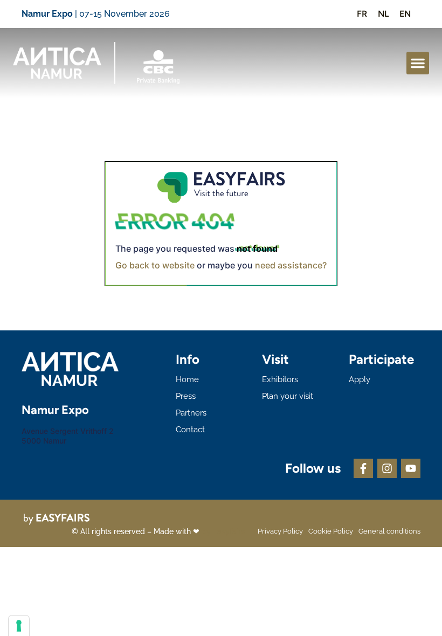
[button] (417, 63)
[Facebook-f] (363, 468)
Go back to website (155, 265)
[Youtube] (410, 468)
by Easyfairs (223, 531)
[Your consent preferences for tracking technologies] (19, 626)
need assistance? (291, 265)
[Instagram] (387, 468)
